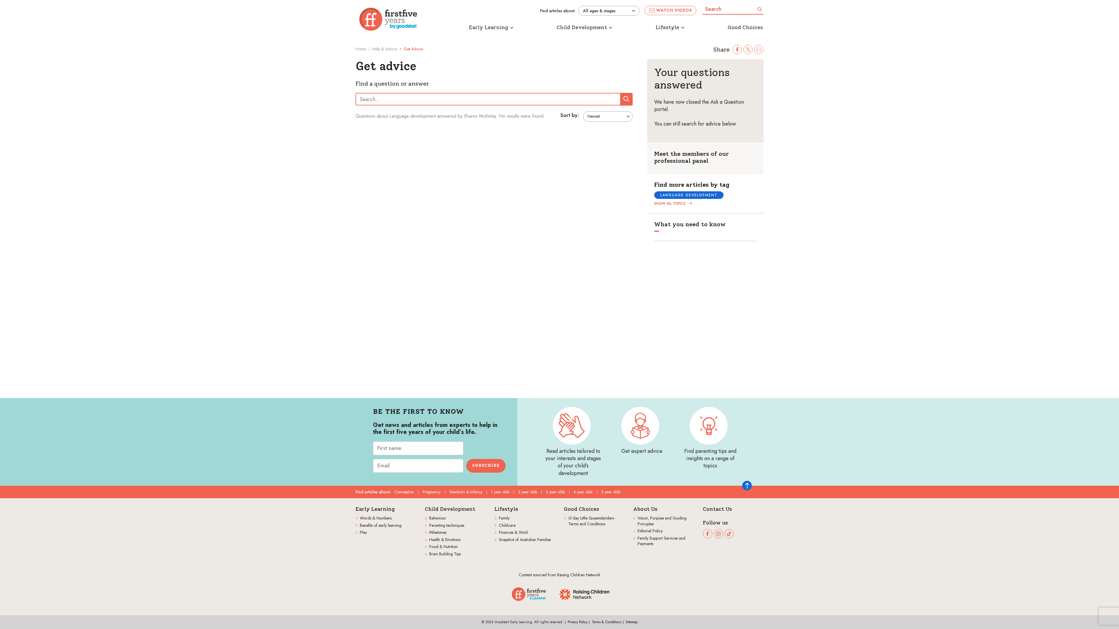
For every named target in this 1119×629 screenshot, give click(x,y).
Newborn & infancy (465, 492)
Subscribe (486, 465)
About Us (645, 509)
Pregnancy (432, 492)
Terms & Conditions (606, 622)
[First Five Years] (388, 19)
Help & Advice (384, 49)
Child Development (450, 509)
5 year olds (610, 492)
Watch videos (674, 10)
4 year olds (582, 492)
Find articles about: (558, 11)
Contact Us (717, 509)
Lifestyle (506, 509)
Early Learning (375, 509)
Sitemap (632, 622)
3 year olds (555, 492)
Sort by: (569, 115)
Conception (404, 492)
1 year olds (500, 492)
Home (361, 49)
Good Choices (581, 509)
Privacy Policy (577, 622)
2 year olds (527, 492)
